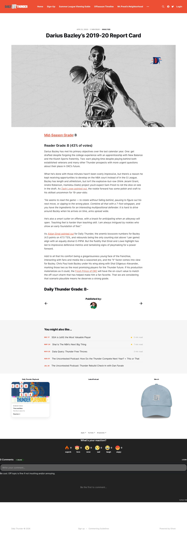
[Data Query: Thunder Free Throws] (93, 351)
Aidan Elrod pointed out (61, 233)
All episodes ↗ (101, 433)
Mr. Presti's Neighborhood (130, 6)
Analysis (106, 29)
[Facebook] (168, 6)
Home (40, 6)
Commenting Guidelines (99, 528)
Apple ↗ (83, 433)
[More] (148, 7)
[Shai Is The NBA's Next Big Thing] (93, 344)
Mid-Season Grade (58, 135)
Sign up (81, 528)
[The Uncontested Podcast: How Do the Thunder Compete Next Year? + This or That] (93, 358)
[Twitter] (173, 6)
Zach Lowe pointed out (74, 188)
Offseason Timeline (104, 6)
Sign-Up (51, 6)
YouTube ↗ (91, 433)
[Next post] (141, 303)
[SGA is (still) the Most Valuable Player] (93, 337)
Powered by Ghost (168, 528)
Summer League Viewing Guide (74, 6)
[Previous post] (46, 303)
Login (179, 6)
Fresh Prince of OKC (86, 271)
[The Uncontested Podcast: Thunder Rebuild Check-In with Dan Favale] (93, 365)
